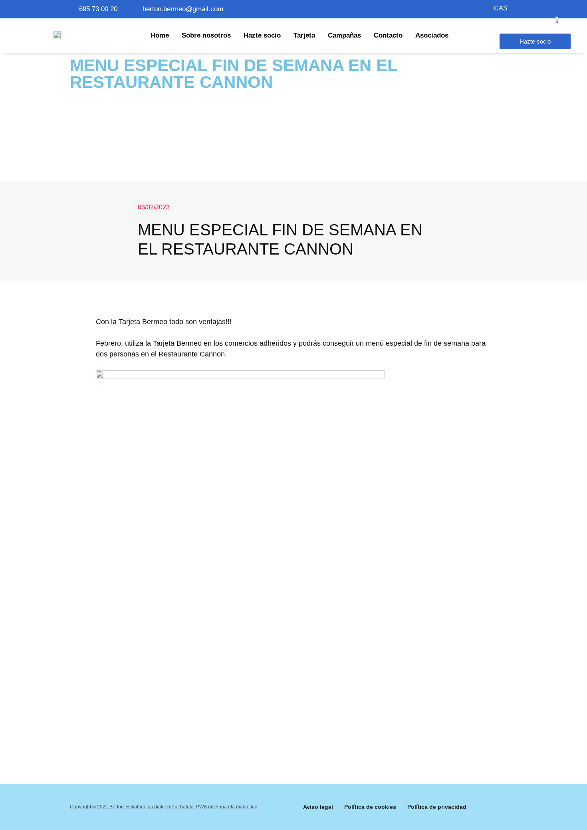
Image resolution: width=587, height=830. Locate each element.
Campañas (344, 35)
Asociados (431, 35)
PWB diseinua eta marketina (227, 807)
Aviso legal (318, 807)
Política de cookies (370, 807)
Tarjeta (304, 35)
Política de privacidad (436, 807)
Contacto (388, 35)
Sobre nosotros (206, 35)
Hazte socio (262, 35)
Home (160, 35)
